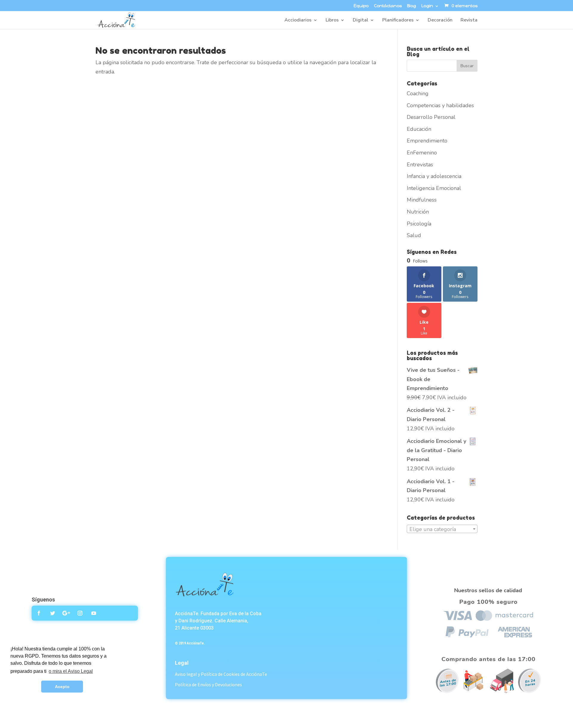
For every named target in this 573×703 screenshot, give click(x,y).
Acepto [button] (62, 686)
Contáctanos (388, 6)
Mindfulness (422, 199)
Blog (411, 6)
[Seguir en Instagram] (80, 613)
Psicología (419, 223)
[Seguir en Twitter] (52, 613)
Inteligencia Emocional (434, 188)
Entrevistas (420, 164)
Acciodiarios (298, 20)
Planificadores (398, 20)
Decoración (440, 20)
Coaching (418, 93)
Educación (419, 129)
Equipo (361, 6)
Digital (360, 20)
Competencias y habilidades (440, 105)
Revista (469, 20)
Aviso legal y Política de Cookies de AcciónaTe (221, 674)
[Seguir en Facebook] (39, 613)
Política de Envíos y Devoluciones (208, 684)
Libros (332, 20)
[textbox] (442, 529)
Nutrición (418, 211)
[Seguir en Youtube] (93, 613)
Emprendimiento (427, 140)
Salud (414, 235)
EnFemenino (422, 152)
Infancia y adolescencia (434, 176)
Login (427, 6)
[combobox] (442, 529)
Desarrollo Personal (431, 117)
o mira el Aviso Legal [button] (71, 671)
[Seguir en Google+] (66, 613)
